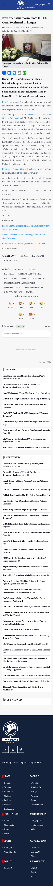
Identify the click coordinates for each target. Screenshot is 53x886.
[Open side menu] (3, 5)
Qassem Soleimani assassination (19, 283)
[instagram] (13, 749)
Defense (7, 800)
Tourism (7, 787)
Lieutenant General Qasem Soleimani (19, 169)
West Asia (35, 783)
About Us (35, 847)
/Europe (14, 102)
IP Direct (8, 868)
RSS (32, 856)
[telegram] (20, 749)
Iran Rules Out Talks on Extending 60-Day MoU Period (25, 607)
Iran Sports (9, 847)
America (34, 796)
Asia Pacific (36, 787)
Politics (7, 783)
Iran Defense (38, 256)
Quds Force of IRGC (13, 292)
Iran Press (6, 102)
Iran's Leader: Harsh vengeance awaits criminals (23, 243)
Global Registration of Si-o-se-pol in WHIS (20, 630)
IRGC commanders (34, 288)
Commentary (10, 825)
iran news (19, 269)
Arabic (34, 872)
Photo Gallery (37, 825)
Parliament (9, 809)
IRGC (6, 278)
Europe (24, 256)
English (34, 868)
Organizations (37, 804)
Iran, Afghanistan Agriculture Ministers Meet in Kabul (24, 681)
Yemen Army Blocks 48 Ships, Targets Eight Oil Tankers (25, 509)
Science (7, 804)
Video (33, 829)
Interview (8, 820)
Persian (34, 876)
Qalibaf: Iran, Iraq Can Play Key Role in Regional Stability (26, 399)
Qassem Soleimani (12, 288)
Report (7, 829)
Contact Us (36, 852)
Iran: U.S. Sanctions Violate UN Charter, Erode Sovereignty (26, 393)
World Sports (10, 852)
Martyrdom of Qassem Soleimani (28, 278)
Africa (33, 800)
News (6, 833)
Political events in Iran (30, 274)
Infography (36, 820)
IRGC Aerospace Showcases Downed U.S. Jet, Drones (24, 644)
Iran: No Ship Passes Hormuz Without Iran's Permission (25, 675)
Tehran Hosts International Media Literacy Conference (24, 447)
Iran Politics (10, 261)
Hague (29, 292)
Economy (8, 791)
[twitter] (5, 749)
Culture (7, 796)
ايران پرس (32, 269)
